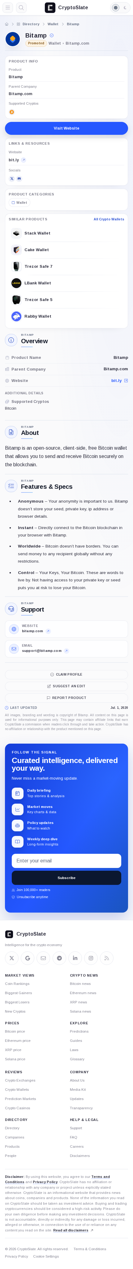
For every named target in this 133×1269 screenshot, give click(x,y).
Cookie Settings (46, 1256)
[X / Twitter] (12, 179)
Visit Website (66, 128)
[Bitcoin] (12, 112)
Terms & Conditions (90, 1249)
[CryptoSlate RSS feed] (107, 958)
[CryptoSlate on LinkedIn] (75, 958)
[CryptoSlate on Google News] (27, 958)
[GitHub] (19, 179)
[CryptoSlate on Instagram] (91, 958)
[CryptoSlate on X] (12, 958)
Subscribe (66, 878)
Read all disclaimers (70, 1230)
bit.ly (116, 380)
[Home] (7, 24)
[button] (52, 35)
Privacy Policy (45, 1182)
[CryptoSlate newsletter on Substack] (43, 958)
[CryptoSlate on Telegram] (59, 958)
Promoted (36, 43)
